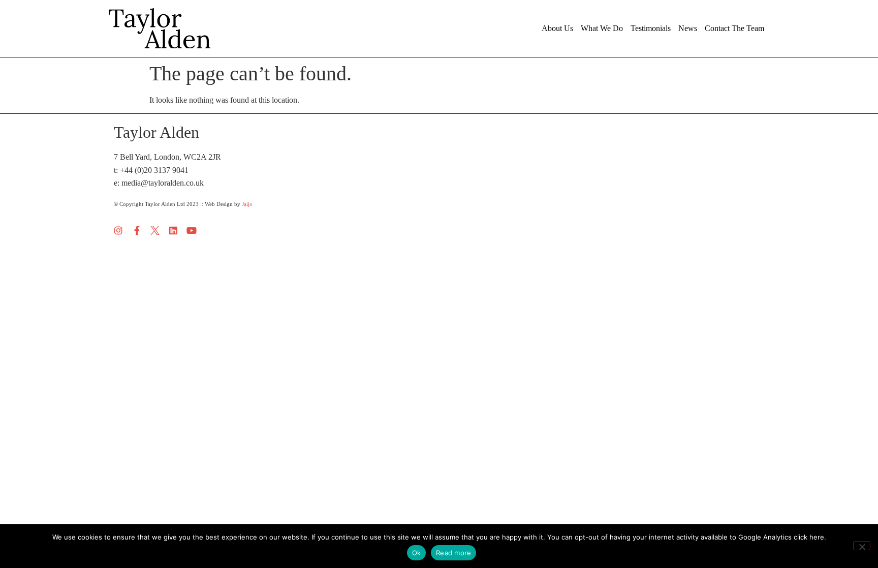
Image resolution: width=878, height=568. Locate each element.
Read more (453, 553)
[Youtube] (191, 230)
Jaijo (247, 204)
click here (809, 537)
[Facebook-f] (136, 230)
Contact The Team (734, 28)
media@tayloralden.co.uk (162, 182)
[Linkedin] (173, 230)
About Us (557, 28)
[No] (861, 545)
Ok (416, 553)
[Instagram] (118, 230)
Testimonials (651, 28)
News (687, 28)
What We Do (602, 28)
